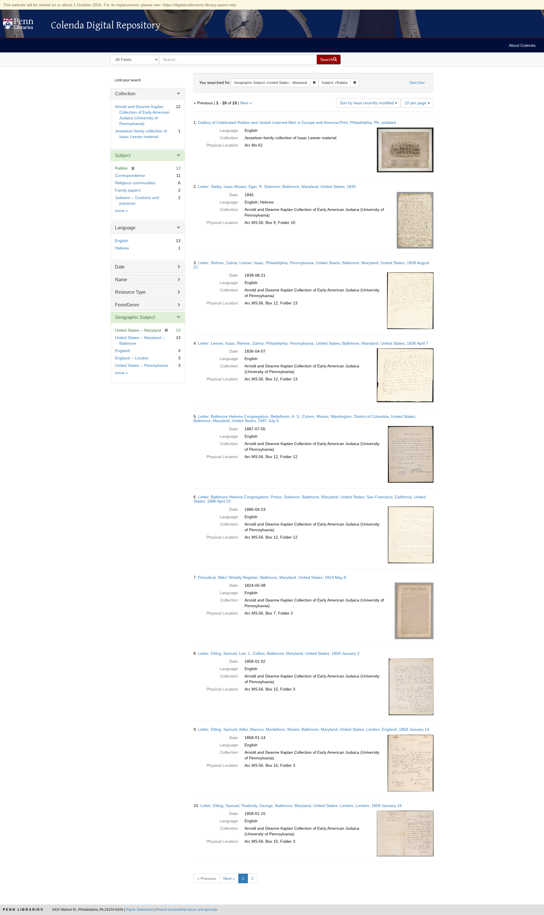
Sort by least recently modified (367, 103)
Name (121, 279)
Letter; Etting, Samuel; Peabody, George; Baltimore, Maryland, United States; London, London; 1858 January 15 (301, 805)
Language (125, 227)
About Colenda (522, 45)
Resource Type (130, 292)
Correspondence (130, 175)
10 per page (416, 103)
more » (121, 210)
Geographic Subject (135, 317)
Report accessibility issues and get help (186, 910)
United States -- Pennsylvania (141, 365)
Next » (246, 103)
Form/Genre (127, 304)
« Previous (206, 878)
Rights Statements (140, 910)
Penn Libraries (23, 910)
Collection (125, 93)
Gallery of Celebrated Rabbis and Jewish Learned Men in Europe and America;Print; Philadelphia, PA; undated (297, 122)
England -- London (131, 358)
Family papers (128, 190)
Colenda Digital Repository (24, 25)
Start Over (417, 83)
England (122, 350)
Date (120, 266)
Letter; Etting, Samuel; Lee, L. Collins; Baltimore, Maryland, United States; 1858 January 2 (279, 653)
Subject (122, 155)
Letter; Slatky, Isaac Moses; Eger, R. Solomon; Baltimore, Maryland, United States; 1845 (277, 186)
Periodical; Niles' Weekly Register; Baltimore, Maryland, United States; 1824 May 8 (272, 577)
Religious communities (135, 183)
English (121, 240)
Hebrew (122, 248)
